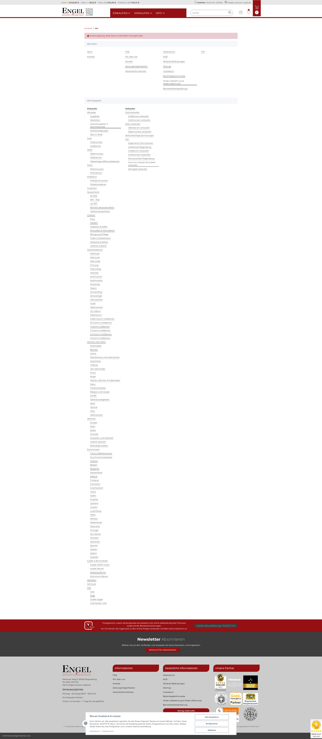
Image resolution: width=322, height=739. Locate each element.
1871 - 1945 (95, 200)
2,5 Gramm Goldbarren (101, 334)
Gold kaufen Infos (98, 603)
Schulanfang (96, 292)
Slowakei (94, 538)
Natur (93, 384)
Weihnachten (96, 307)
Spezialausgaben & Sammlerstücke (99, 125)
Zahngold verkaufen (137, 169)
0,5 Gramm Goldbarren (101, 322)
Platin (90, 165)
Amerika (94, 434)
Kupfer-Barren (97, 568)
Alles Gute (95, 257)
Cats (92, 591)
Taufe (92, 303)
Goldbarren (95, 146)
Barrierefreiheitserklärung (175, 88)
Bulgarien (94, 468)
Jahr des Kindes (97, 369)
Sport (92, 403)
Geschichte (95, 361)
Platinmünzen (97, 169)
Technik (93, 407)
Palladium (92, 176)
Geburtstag (95, 269)
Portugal (94, 530)
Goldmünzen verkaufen (139, 120)
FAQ (127, 51)
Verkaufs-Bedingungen (174, 61)
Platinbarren (96, 173)
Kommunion (96, 276)
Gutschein (92, 188)
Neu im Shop (96, 134)
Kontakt (91, 56)
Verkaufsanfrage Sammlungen (139, 135)
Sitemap (167, 66)
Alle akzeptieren (212, 717)
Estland (93, 476)
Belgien (93, 465)
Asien (92, 426)
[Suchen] (230, 13)
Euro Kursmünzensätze (101, 457)
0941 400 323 (72, 682)
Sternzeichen (96, 299)
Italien (93, 495)
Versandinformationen (135, 71)
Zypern (93, 553)
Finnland (94, 480)
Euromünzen (93, 449)
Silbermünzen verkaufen (139, 131)
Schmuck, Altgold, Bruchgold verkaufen (141, 163)
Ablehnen (212, 730)
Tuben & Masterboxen (100, 238)
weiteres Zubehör (98, 246)
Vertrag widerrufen (186, 711)
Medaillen (91, 580)
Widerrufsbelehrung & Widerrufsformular (173, 82)
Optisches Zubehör (99, 242)
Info (203, 51)
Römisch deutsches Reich (102, 207)
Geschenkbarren (95, 250)
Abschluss (94, 253)
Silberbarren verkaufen (139, 128)
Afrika (93, 430)
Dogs (92, 595)
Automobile (95, 346)
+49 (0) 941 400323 (214, 2)
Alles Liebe (95, 261)
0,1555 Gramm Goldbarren (102, 319)
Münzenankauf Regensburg (141, 158)
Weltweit (91, 418)
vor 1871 (93, 203)
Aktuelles (91, 112)
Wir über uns (131, 56)
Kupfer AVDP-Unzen (99, 565)
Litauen (93, 507)
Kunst (93, 372)
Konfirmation (96, 280)
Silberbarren (96, 157)
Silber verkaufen (132, 124)
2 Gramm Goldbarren (100, 330)
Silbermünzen (96, 153)
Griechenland (96, 488)
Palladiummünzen (99, 180)
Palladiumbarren (98, 184)
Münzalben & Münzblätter (102, 230)
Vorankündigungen (99, 130)
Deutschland (93, 192)
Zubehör (91, 215)
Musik (93, 376)
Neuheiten (95, 120)
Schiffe (93, 395)
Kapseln (94, 223)
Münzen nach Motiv (96, 342)
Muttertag (95, 284)
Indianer (94, 365)
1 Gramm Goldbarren (100, 326)
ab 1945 (93, 196)
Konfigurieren (212, 724)
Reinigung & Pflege (99, 234)
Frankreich (95, 484)
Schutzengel (96, 296)
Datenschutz (108, 731)
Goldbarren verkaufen (138, 116)
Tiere (92, 411)
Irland (93, 491)
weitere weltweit (98, 442)
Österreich (95, 526)
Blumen (94, 349)
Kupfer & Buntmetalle (97, 561)
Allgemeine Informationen (140, 143)
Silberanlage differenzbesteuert (105, 161)
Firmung (94, 265)
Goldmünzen (96, 142)
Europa (93, 422)
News (89, 51)
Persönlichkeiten (98, 388)
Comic (93, 353)
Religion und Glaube (99, 392)
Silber (89, 150)
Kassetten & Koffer (98, 226)
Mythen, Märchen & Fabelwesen (105, 380)
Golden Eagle (96, 599)
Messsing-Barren (98, 572)
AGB (165, 56)
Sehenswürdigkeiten (100, 399)
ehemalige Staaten (99, 445)
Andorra (94, 461)
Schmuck (91, 584)
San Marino (95, 534)
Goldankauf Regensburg (139, 147)
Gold (89, 138)
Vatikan (93, 549)
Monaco (94, 518)
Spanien (94, 545)
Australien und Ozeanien (101, 438)
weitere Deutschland (100, 211)
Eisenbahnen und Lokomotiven (105, 357)
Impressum (95, 731)
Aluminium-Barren (99, 576)
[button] (241, 13)
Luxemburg (95, 511)
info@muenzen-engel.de (239, 2)
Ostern (93, 288)
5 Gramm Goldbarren (100, 338)
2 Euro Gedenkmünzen (101, 453)
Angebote (94, 116)
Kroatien (94, 499)
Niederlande (96, 522)
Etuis (92, 219)
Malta (92, 515)
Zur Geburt (95, 311)
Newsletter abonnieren (162, 650)
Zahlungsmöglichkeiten (136, 66)
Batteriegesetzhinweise (174, 76)
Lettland (94, 503)
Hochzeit (94, 273)
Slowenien (95, 541)
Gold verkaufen (132, 112)
